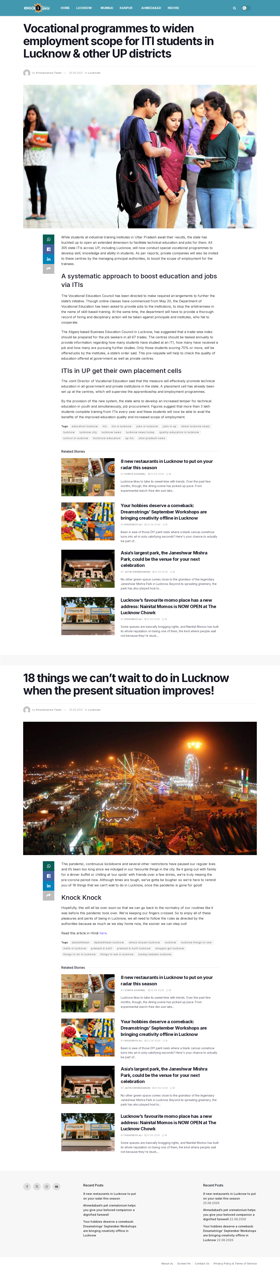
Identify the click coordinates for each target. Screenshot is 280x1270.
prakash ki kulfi (101, 948)
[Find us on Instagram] (47, 1186)
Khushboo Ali (133, 524)
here (103, 933)
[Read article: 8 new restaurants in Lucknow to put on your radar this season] (88, 477)
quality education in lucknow (179, 432)
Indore (173, 8)
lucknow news (111, 432)
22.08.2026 (153, 524)
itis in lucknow (122, 426)
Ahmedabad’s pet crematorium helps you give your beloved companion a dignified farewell (109, 1210)
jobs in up (169, 426)
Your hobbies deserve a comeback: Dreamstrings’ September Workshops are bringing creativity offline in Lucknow (164, 512)
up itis (129, 438)
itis (105, 426)
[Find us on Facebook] (27, 1186)
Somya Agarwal (135, 473)
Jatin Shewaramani (137, 571)
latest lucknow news (195, 426)
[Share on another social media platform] (48, 269)
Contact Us (202, 1263)
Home (65, 8)
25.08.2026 (157, 473)
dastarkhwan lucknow (109, 942)
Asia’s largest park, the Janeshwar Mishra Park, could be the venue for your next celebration (164, 559)
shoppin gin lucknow (169, 948)
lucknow (69, 432)
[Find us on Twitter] (37, 1186)
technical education (107, 438)
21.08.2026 (161, 571)
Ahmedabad (151, 8)
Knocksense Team (48, 72)
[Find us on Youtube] (56, 1186)
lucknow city (88, 432)
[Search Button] (234, 8)
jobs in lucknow (147, 426)
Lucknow (84, 8)
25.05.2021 (76, 72)
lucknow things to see (196, 942)
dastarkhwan (80, 942)
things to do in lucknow (79, 954)
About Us (167, 1263)
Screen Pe (184, 1263)
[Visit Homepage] (37, 8)
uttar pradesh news (152, 438)
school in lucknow (75, 438)
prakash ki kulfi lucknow (134, 948)
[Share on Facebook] (48, 249)
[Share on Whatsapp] (48, 239)
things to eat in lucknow (117, 954)
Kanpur (126, 8)
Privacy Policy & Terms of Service (235, 1263)
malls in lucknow (74, 948)
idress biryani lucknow (144, 942)
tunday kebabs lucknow (154, 954)
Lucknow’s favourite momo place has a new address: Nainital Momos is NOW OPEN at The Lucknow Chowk (168, 606)
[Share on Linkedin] (48, 259)
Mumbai (107, 8)
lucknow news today (140, 432)
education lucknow (85, 426)
